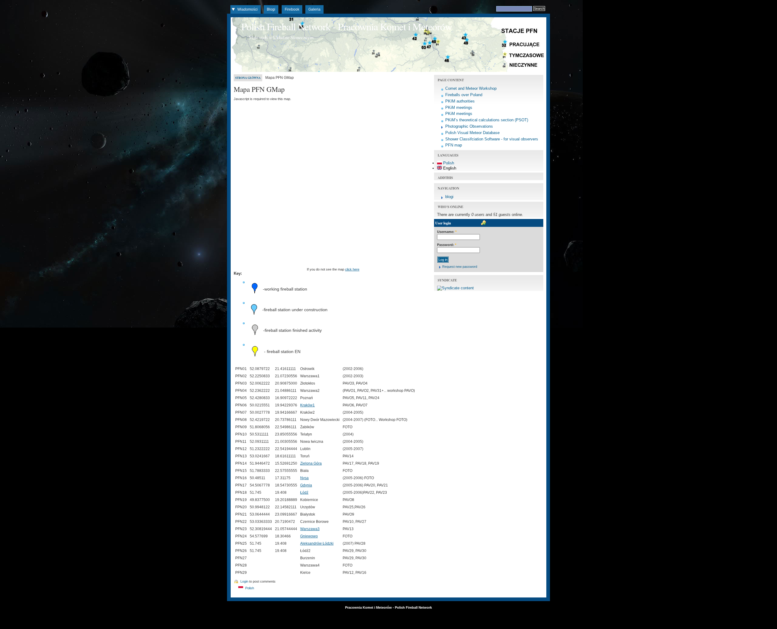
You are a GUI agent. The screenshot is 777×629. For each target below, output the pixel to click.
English (449, 168)
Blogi (271, 9)
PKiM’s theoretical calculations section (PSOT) (486, 120)
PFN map (453, 145)
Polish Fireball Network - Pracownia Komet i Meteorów (346, 26)
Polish (249, 588)
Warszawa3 (310, 529)
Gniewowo (309, 536)
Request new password (459, 266)
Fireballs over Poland (463, 94)
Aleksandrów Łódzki (317, 543)
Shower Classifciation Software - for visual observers (491, 139)
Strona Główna (248, 78)
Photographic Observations (469, 126)
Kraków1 (307, 405)
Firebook (292, 9)
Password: (446, 244)
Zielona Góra (311, 463)
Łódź (304, 492)
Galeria (314, 9)
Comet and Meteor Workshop (471, 88)
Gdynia (306, 485)
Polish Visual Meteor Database (472, 132)
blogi (449, 196)
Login (244, 581)
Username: (446, 231)
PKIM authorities (460, 101)
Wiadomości (247, 9)
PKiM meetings (458, 107)
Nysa (304, 478)
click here (352, 269)
